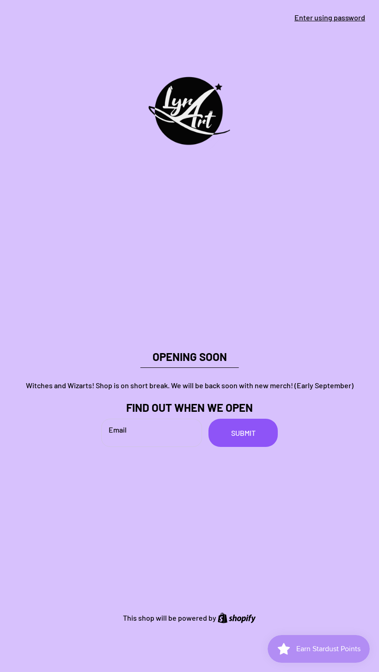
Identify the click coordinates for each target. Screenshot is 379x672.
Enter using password (329, 17)
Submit (243, 432)
